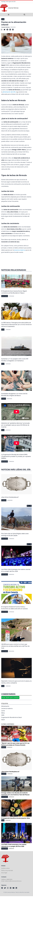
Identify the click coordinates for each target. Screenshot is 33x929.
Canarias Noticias (5, 27)
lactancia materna (19, 250)
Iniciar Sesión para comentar (10, 697)
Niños (3, 713)
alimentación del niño (9, 92)
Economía (4, 500)
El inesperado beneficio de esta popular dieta (15, 818)
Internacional (5, 461)
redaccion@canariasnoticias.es (13, 881)
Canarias (4, 398)
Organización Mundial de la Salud (11, 717)
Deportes (4, 747)
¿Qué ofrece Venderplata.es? (10, 497)
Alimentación (5, 706)
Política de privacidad (7, 870)
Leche (3, 711)
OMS (2, 715)
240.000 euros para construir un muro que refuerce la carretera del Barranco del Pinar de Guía (15, 646)
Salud (3, 19)
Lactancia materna (6, 708)
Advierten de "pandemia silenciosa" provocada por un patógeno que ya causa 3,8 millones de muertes (15, 425)
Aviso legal (4, 872)
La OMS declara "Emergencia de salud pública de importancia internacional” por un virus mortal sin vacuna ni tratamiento (16, 324)
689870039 (9, 879)
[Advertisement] (16, 912)
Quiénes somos (5, 868)
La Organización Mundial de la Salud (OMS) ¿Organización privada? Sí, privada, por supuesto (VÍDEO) (16, 456)
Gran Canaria (5, 296)
